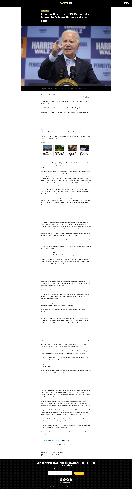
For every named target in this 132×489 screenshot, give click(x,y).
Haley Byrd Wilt (47, 94)
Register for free (79, 473)
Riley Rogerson (58, 94)
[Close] (129, 462)
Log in (71, 482)
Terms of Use (60, 486)
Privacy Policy (65, 486)
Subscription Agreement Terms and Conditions (75, 486)
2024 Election (45, 10)
